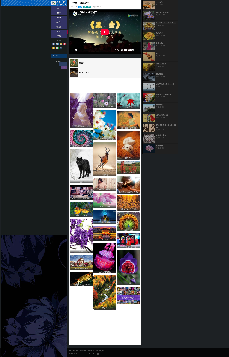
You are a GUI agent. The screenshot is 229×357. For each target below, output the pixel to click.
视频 (59, 32)
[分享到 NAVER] (57, 48)
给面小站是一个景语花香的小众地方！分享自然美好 (87, 351)
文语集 (58, 27)
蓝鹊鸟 (82, 63)
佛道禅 (58, 18)
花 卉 (59, 13)
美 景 (59, 8)
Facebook (63, 64)
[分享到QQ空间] (61, 44)
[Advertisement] (89, 85)
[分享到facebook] (53, 44)
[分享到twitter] (57, 44)
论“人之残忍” (84, 73)
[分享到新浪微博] (64, 44)
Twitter (64, 67)
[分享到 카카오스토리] (53, 48)
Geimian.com (78, 354)
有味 (89, 7)
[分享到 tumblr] (61, 48)
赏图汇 (58, 36)
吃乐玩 (58, 22)
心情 (85, 7)
